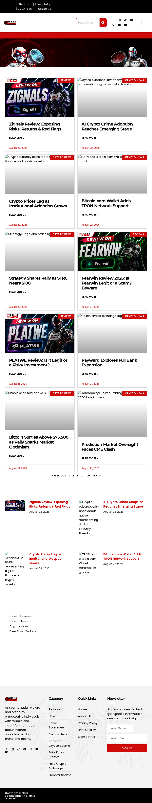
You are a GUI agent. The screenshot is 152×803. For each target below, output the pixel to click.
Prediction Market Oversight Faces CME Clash (110, 447)
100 (88, 475)
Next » (96, 475)
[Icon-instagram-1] (119, 20)
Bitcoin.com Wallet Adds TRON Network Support (106, 203)
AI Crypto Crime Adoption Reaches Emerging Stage (107, 126)
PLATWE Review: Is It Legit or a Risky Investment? (38, 363)
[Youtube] (119, 25)
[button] (149, 35)
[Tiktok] (125, 20)
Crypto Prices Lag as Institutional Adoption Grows (38, 204)
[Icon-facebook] (113, 20)
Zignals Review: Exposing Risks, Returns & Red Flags (35, 126)
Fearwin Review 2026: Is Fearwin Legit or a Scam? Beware (106, 283)
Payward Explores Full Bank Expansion (109, 363)
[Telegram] (131, 20)
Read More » (17, 137)
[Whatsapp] (113, 25)
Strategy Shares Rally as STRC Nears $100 (38, 281)
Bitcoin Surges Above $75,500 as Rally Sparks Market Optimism (38, 442)
